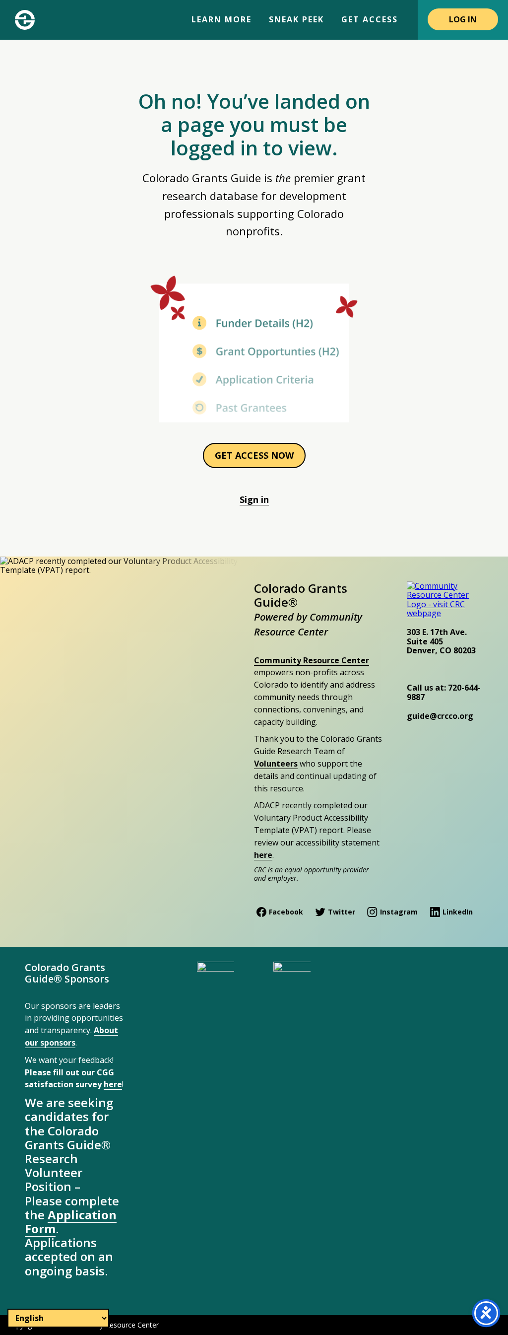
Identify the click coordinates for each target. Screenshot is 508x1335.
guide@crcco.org (440, 715)
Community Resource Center (311, 660)
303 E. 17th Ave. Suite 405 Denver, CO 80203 (441, 641)
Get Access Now (254, 455)
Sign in (254, 499)
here (263, 854)
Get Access (369, 19)
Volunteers (276, 763)
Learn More (221, 19)
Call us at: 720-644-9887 (444, 692)
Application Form (71, 1221)
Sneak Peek (296, 19)
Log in (463, 19)
